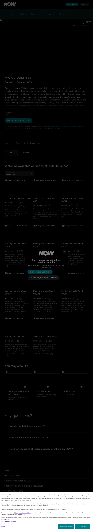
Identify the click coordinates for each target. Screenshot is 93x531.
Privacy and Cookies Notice (23, 513)
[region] (46, 511)
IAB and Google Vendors (8, 521)
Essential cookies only (66, 526)
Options (3, 526)
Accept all (83, 526)
